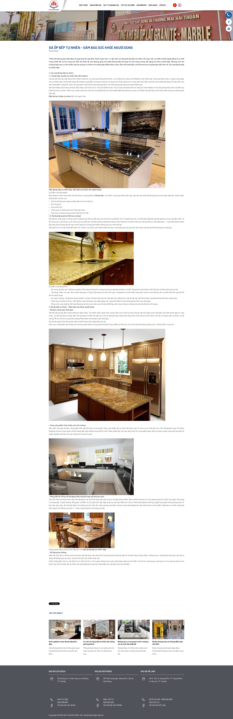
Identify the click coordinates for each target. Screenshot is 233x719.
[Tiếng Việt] (175, 5)
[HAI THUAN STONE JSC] (54, 5)
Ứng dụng (152, 5)
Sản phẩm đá (95, 5)
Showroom (141, 5)
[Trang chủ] (77, 4)
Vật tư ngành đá (111, 5)
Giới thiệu (83, 5)
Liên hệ (162, 5)
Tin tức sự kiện (128, 5)
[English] (180, 5)
